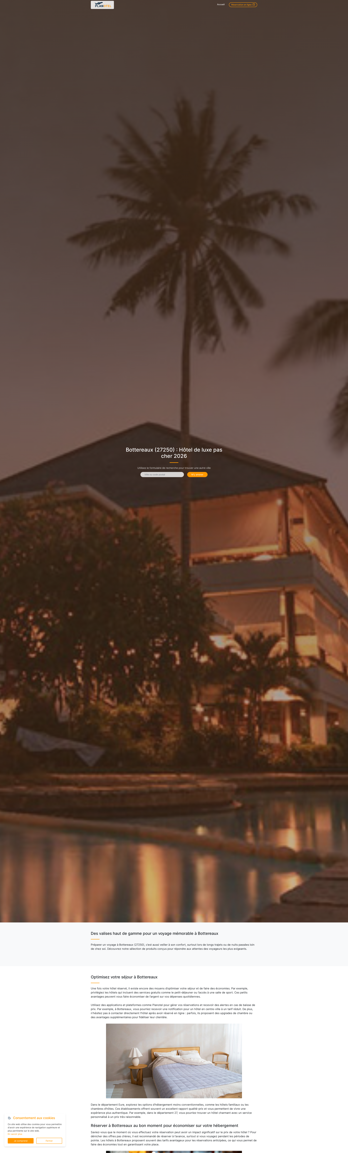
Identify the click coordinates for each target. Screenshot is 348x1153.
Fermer (49, 1140)
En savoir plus (15, 1134)
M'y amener (197, 474)
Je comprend (20, 1140)
